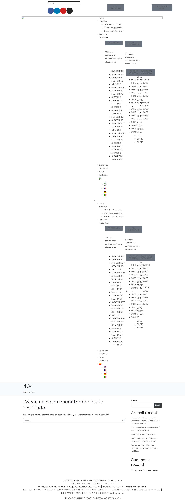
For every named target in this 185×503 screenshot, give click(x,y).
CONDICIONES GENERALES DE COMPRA (104, 490)
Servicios (103, 35)
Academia (103, 165)
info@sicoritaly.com (104, 484)
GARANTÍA (77, 490)
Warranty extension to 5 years (143, 435)
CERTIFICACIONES (112, 25)
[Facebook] (51, 11)
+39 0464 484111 (85, 484)
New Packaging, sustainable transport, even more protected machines (144, 448)
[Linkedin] (57, 11)
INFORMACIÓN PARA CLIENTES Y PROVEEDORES (85, 493)
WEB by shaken (117, 493)
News (101, 172)
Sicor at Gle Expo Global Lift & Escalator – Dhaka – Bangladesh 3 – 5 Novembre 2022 (145, 421)
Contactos (103, 175)
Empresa (103, 21)
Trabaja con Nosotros (113, 31)
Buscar (134, 400)
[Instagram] (69, 11)
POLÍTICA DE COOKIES (60, 490)
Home (101, 18)
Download (103, 169)
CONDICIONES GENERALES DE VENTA (143, 490)
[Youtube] (63, 11)
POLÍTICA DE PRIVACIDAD (35, 490)
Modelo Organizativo (113, 28)
